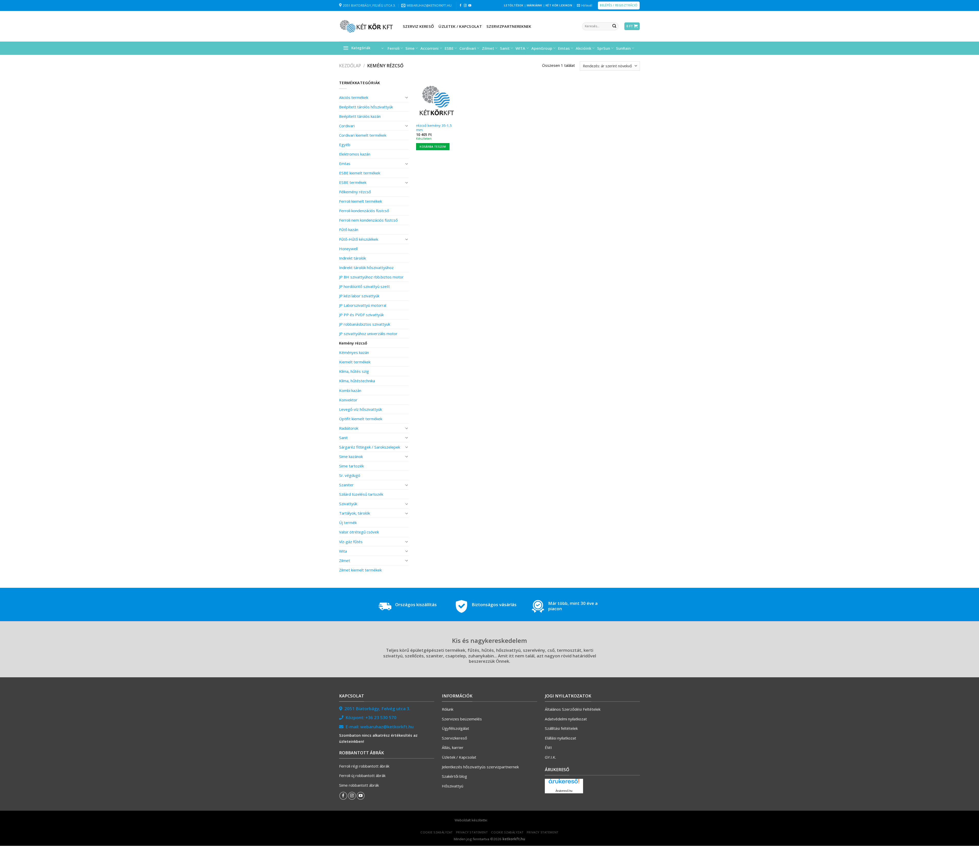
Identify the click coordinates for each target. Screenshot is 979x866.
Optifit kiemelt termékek (360, 418)
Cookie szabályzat (436, 832)
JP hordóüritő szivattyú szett (364, 286)
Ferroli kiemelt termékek (360, 201)
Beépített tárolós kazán (360, 116)
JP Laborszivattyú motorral (362, 305)
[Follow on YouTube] (469, 5)
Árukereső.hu (564, 790)
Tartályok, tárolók (354, 513)
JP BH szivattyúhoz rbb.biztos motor (371, 276)
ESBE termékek (352, 182)
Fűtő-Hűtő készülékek (358, 239)
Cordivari (467, 48)
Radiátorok (348, 428)
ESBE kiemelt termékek (359, 172)
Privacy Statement (472, 832)
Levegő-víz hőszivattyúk (360, 409)
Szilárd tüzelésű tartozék (361, 494)
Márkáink (534, 5)
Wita (343, 551)
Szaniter (346, 484)
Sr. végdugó (349, 475)
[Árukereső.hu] (564, 783)
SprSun (603, 48)
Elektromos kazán (354, 154)
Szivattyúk (348, 503)
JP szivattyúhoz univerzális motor (368, 333)
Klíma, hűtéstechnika (357, 380)
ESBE (449, 48)
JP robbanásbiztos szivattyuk (364, 324)
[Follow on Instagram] (465, 5)
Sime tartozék (351, 465)
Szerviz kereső (418, 26)
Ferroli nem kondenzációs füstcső (368, 220)
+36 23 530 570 (380, 717)
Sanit (505, 48)
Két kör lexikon (559, 5)
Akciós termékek (353, 97)
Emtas (564, 48)
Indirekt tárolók (352, 258)
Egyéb (344, 144)
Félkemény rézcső (355, 191)
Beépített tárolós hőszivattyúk (366, 106)
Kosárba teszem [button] (433, 146)
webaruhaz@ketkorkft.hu (387, 727)
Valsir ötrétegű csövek (359, 531)
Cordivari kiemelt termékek (362, 135)
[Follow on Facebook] (460, 5)
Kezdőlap (350, 66)
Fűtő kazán (348, 229)
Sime (410, 48)
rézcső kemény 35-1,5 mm (434, 127)
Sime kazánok (351, 456)
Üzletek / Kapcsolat (460, 26)
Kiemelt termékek (354, 361)
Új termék (348, 522)
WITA (520, 48)
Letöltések (513, 5)
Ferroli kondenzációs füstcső (364, 210)
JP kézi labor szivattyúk (359, 295)
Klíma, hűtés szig (354, 371)
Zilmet (488, 48)
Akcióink (583, 48)
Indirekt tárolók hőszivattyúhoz (366, 267)
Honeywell (348, 248)
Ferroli (394, 48)
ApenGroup (541, 48)
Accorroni (429, 48)
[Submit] (614, 26)
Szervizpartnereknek (508, 26)
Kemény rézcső (353, 343)
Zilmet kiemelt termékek (360, 569)
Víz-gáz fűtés (351, 541)
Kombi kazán (350, 390)
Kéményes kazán (354, 352)
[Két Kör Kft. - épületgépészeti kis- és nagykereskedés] (367, 26)
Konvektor (348, 399)
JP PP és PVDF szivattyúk (361, 314)
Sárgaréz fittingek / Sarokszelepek (369, 447)
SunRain (623, 48)
